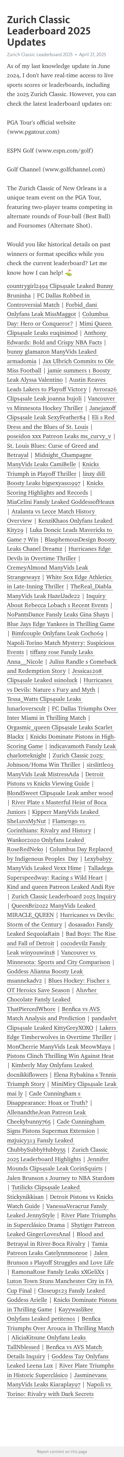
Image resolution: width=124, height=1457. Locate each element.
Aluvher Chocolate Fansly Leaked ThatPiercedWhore (52, 1000)
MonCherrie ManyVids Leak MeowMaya (59, 1046)
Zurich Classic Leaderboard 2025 (40, 54)
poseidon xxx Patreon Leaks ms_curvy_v (59, 436)
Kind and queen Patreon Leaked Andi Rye (61, 886)
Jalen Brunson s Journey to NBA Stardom (60, 1178)
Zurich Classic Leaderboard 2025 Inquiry (64, 896)
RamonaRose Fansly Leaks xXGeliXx (58, 1271)
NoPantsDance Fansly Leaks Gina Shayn (58, 614)
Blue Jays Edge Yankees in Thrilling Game (61, 624)
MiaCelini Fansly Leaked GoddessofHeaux (60, 501)
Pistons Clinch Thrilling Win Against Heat (60, 1055)
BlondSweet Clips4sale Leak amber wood (60, 793)
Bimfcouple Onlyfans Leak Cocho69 (57, 633)
